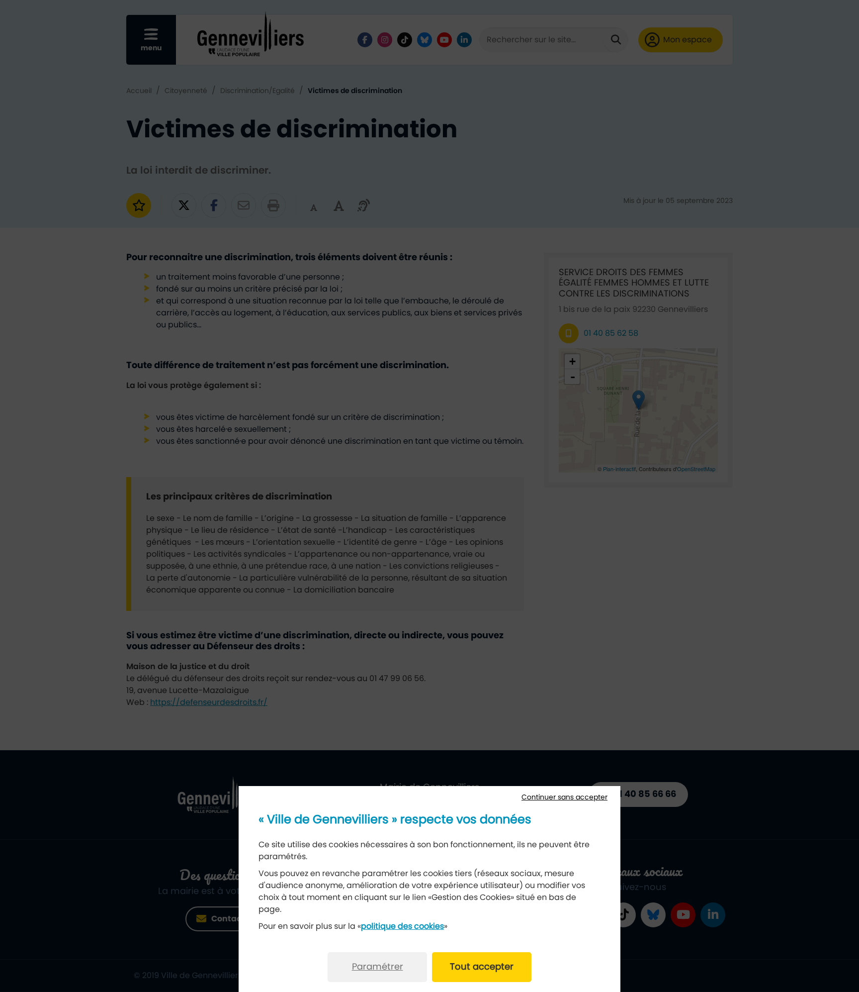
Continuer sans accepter (564, 797)
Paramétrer (377, 967)
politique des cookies (402, 926)
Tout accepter (482, 967)
